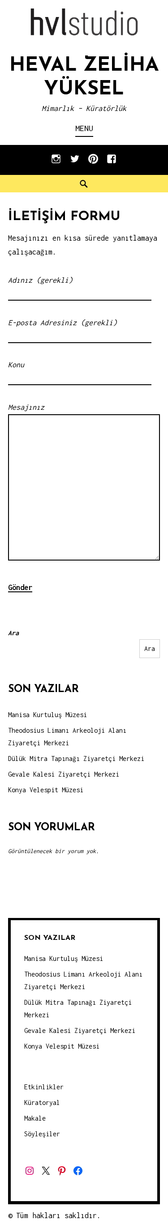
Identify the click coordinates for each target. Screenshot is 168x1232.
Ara (13, 633)
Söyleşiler (42, 1134)
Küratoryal (42, 1102)
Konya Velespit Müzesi (45, 790)
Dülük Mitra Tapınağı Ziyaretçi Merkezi (76, 758)
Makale (35, 1118)
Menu (84, 128)
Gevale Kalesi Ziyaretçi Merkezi (63, 774)
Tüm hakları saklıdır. (58, 1215)
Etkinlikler (44, 1087)
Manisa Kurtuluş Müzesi (47, 714)
